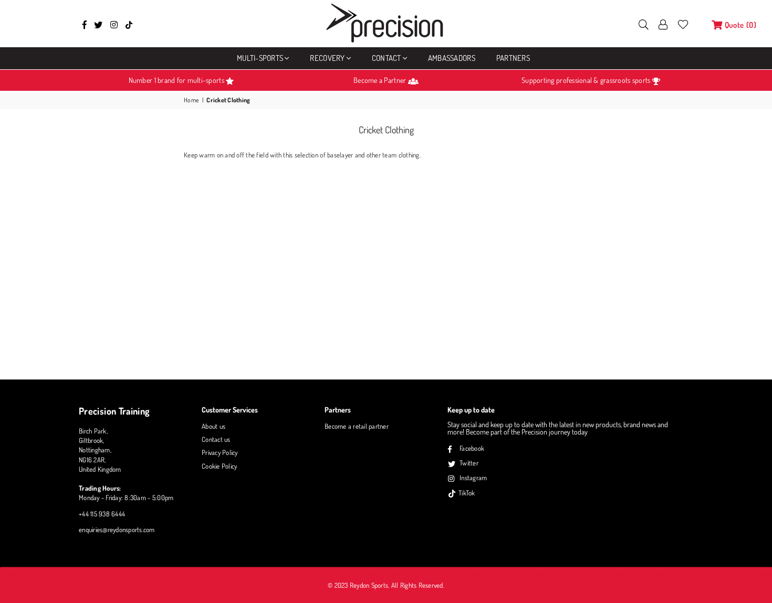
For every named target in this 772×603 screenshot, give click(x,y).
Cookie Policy (219, 466)
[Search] (643, 23)
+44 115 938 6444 (102, 514)
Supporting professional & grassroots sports (586, 80)
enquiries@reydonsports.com (117, 529)
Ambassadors (451, 58)
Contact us (216, 439)
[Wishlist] (683, 23)
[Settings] (663, 23)
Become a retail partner (357, 426)
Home (191, 100)
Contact (386, 58)
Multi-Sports (260, 58)
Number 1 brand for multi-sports (177, 80)
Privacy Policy (220, 452)
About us (213, 426)
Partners (513, 58)
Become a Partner (380, 80)
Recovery (327, 58)
